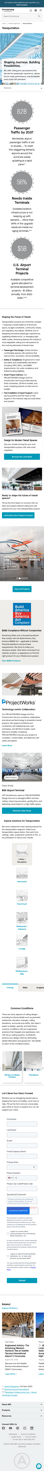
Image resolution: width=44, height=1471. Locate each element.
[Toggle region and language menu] (35, 10)
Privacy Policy (30, 1437)
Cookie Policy (16, 1437)
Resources (7, 88)
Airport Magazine (11, 1386)
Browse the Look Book (22, 456)
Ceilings (10, 987)
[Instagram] (25, 1428)
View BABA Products (11, 660)
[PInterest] (18, 1428)
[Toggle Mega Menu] (40, 10)
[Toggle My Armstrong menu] (30, 10)
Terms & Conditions (28, 1434)
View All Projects (22, 589)
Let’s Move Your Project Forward (18, 515)
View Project (11, 566)
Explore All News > (10, 1308)
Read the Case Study (22, 810)
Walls (25, 987)
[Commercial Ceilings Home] (8, 10)
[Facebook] (4, 1428)
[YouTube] (10, 1428)
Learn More (7, 745)
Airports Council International (16, 1389)
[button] (39, 1466)
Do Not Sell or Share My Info (24, 1439)
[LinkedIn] (32, 1428)
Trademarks (13, 1434)
